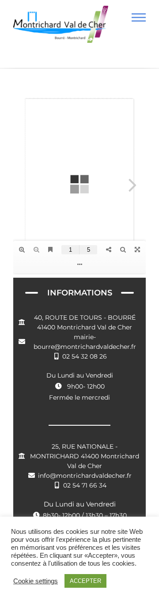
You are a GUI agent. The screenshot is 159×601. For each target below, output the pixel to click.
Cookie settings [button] (35, 581)
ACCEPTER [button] (85, 581)
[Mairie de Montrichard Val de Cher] (60, 28)
